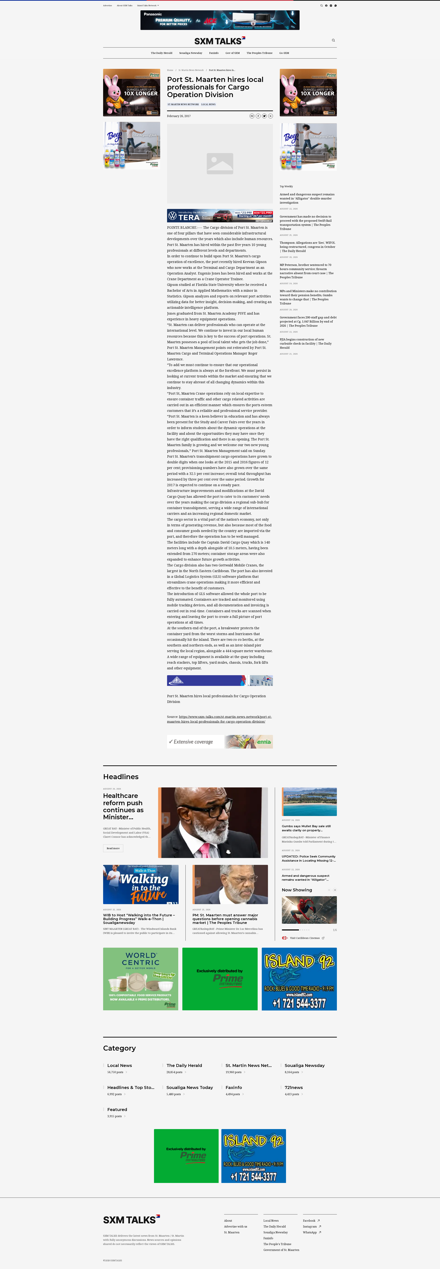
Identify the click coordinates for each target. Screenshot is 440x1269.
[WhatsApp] (335, 5)
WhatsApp (310, 1232)
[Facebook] (326, 5)
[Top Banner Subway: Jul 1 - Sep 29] (220, 20)
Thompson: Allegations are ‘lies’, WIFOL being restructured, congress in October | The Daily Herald (307, 247)
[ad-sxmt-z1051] (131, 146)
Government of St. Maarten (281, 1250)
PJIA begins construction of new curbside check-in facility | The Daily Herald (306, 344)
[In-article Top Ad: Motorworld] (220, 216)
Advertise (107, 5)
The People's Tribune (277, 1244)
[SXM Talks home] (219, 40)
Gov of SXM (233, 53)
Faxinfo (214, 53)
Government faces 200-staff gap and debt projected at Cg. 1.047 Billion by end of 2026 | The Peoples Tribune (308, 321)
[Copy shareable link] (252, 116)
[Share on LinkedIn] (270, 116)
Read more (115, 848)
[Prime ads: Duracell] (140, 979)
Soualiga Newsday (190, 53)
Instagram (310, 1226)
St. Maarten (231, 1232)
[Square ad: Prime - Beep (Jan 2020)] (219, 979)
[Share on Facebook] (258, 116)
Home (170, 70)
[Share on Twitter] (264, 116)
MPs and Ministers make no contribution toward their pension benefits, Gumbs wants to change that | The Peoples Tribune (308, 297)
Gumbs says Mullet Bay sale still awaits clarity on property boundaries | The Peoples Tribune (308, 828)
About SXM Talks (124, 5)
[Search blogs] (321, 5)
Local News (208, 104)
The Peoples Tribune (259, 53)
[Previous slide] (329, 890)
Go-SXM (284, 53)
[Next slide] (335, 890)
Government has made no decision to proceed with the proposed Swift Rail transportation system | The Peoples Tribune (306, 223)
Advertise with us (235, 1226)
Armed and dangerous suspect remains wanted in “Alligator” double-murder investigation (307, 198)
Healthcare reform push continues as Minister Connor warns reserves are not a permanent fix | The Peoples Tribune (126, 806)
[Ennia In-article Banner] (220, 742)
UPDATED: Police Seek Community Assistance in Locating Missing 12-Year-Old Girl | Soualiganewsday (309, 859)
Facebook (309, 1221)
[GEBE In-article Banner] (220, 680)
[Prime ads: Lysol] (131, 93)
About (228, 1221)
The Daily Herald (161, 53)
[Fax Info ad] (299, 979)
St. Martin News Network (191, 70)
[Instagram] (331, 5)
